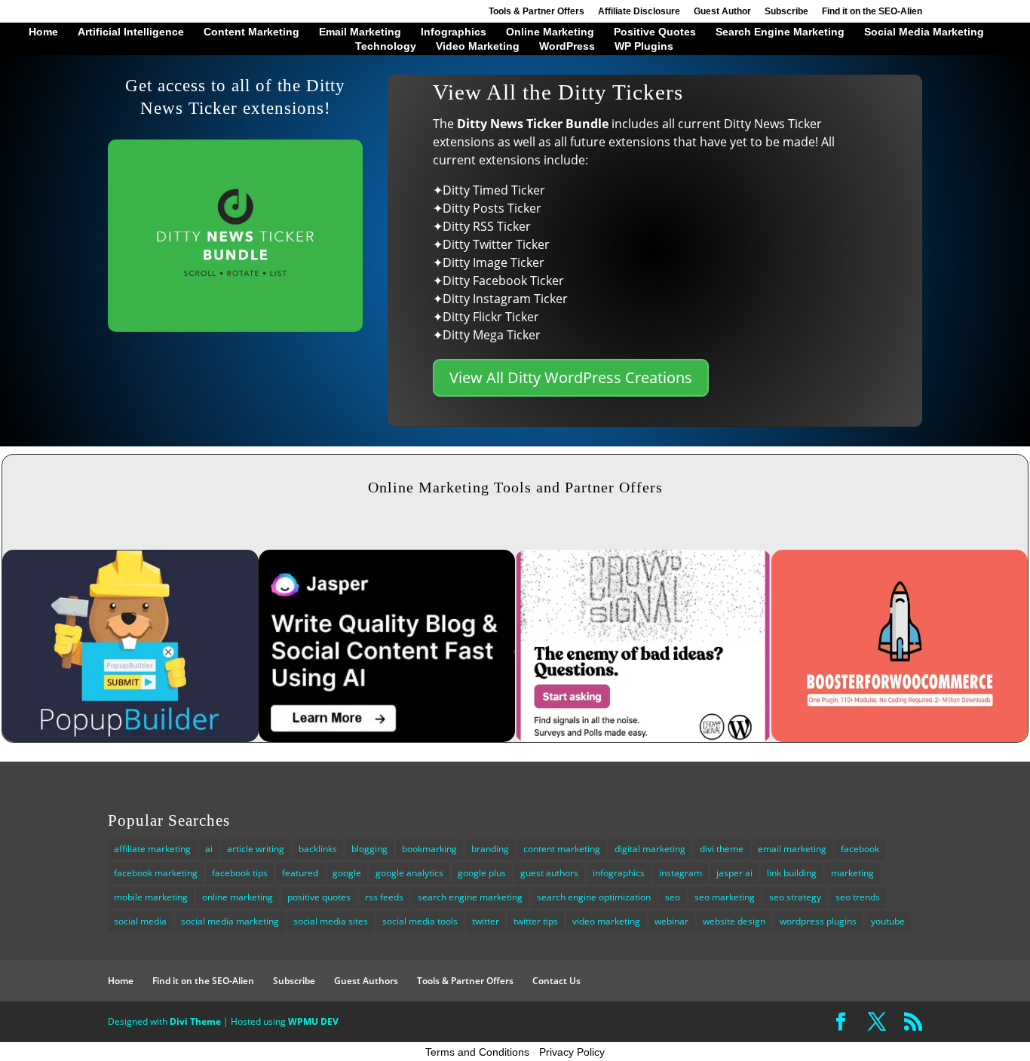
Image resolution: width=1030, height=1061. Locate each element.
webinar (671, 921)
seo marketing (724, 897)
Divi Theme (195, 1021)
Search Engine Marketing (780, 32)
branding (490, 848)
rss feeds (384, 897)
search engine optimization (594, 897)
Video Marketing (478, 46)
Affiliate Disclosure (639, 12)
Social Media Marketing (924, 32)
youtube (888, 921)
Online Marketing (550, 32)
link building (792, 872)
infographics (619, 872)
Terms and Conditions (477, 1052)
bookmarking (429, 848)
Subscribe (786, 12)
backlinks (318, 848)
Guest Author (722, 12)
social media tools (420, 921)
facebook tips (240, 872)
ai (209, 848)
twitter (485, 921)
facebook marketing (156, 872)
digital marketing (650, 848)
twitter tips (535, 921)
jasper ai (734, 872)
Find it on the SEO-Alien (872, 12)
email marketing (792, 848)
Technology (385, 46)
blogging (369, 848)
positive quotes (319, 897)
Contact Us (556, 980)
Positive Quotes (655, 32)
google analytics (409, 872)
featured (300, 872)
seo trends (857, 897)
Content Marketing (251, 32)
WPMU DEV (313, 1021)
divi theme (721, 848)
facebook (860, 848)
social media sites (330, 921)
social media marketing (230, 921)
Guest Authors (366, 980)
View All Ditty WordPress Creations (570, 377)
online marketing (237, 897)
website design (734, 921)
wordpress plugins (818, 921)
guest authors (549, 872)
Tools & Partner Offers (536, 12)
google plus (482, 872)
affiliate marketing (152, 848)
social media (140, 921)
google (347, 872)
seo (672, 897)
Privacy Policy (572, 1052)
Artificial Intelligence (131, 32)
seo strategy (795, 897)
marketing (852, 872)
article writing (255, 848)
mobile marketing (151, 897)
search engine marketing (470, 897)
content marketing (561, 848)
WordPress (567, 46)
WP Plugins (644, 46)
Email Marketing (360, 32)
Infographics (453, 32)
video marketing (606, 921)
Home (43, 32)
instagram (680, 872)
